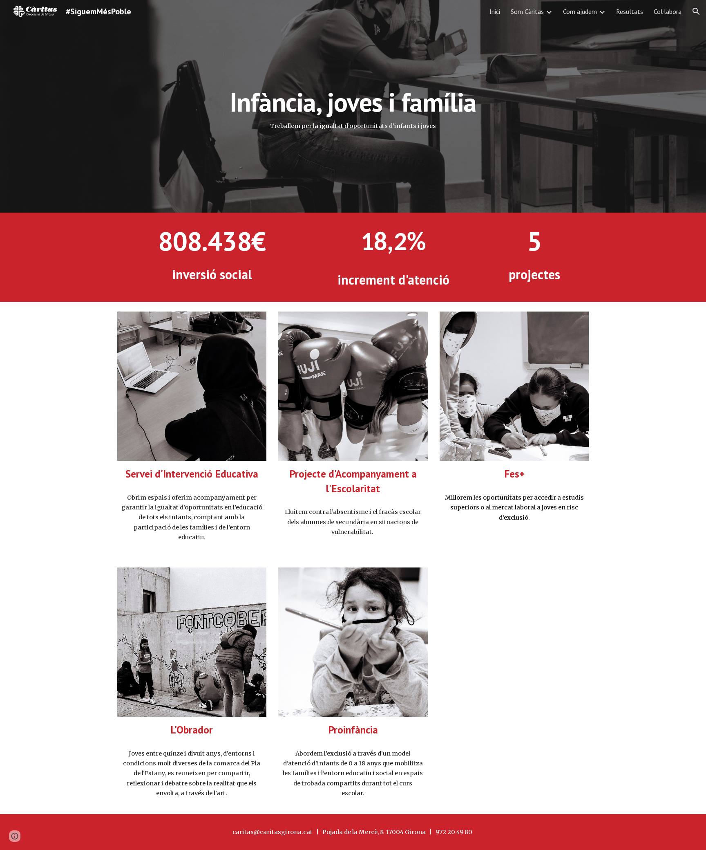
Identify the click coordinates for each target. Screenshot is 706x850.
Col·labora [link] (667, 11)
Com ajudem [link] (580, 11)
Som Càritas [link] (527, 11)
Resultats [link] (629, 11)
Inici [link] (494, 11)
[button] (696, 11)
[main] (353, 106)
